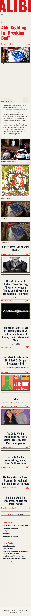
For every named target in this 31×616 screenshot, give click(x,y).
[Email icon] (13, 101)
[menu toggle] (2, 15)
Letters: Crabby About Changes (10, 536)
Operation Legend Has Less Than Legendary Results (15, 525)
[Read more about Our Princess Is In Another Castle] (15, 265)
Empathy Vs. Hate (7, 531)
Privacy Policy (6, 610)
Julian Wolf (3, 254)
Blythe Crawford (5, 406)
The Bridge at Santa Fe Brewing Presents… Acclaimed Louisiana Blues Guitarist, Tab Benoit (14, 557)
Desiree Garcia (5, 488)
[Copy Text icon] (11, 101)
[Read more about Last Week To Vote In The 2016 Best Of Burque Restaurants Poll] (15, 384)
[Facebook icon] (6, 101)
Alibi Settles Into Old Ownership (10, 528)
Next (21, 514)
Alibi (2, 301)
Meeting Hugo (6, 533)
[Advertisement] (15, 82)
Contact (14, 610)
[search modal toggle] (28, 14)
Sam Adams (4, 44)
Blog (3, 22)
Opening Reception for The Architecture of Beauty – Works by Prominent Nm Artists (15, 552)
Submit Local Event (22, 610)
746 (18, 514)
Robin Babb (4, 447)
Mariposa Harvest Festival (9, 546)
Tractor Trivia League (8, 548)
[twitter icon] (8, 101)
